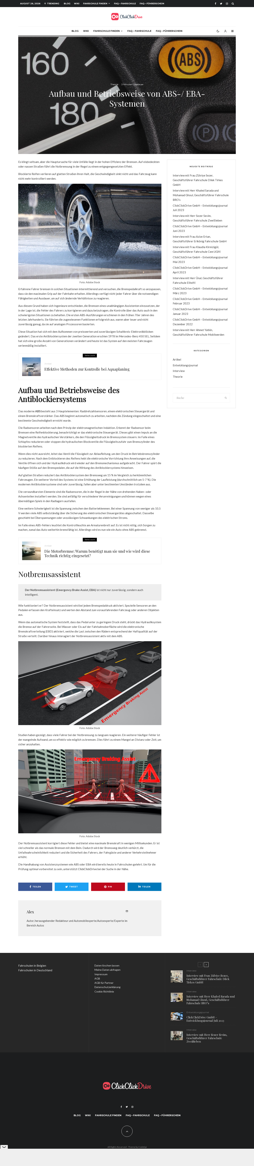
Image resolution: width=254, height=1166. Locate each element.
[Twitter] (221, 4)
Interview (179, 370)
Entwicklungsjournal (185, 365)
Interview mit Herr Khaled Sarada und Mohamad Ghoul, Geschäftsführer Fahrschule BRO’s (201, 195)
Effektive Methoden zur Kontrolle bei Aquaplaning (87, 369)
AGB (97, 978)
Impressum (100, 974)
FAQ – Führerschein (152, 3)
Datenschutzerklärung (107, 987)
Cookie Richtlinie (104, 991)
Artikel (48, 363)
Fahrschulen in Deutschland (35, 970)
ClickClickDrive (87, 869)
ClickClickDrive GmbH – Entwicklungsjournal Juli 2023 (205, 1019)
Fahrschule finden (95, 3)
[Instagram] (227, 4)
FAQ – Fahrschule (125, 3)
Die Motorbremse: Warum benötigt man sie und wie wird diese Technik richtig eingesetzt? (97, 553)
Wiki (76, 3)
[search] (226, 397)
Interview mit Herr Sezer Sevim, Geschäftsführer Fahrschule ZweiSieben (207, 1038)
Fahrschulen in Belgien (32, 965)
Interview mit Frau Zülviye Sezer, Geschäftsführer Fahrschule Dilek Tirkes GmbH (198, 180)
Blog (67, 3)
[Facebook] (215, 4)
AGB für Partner (103, 982)
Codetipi (142, 1147)
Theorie (114, 84)
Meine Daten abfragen (107, 969)
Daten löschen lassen (106, 965)
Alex (30, 911)
